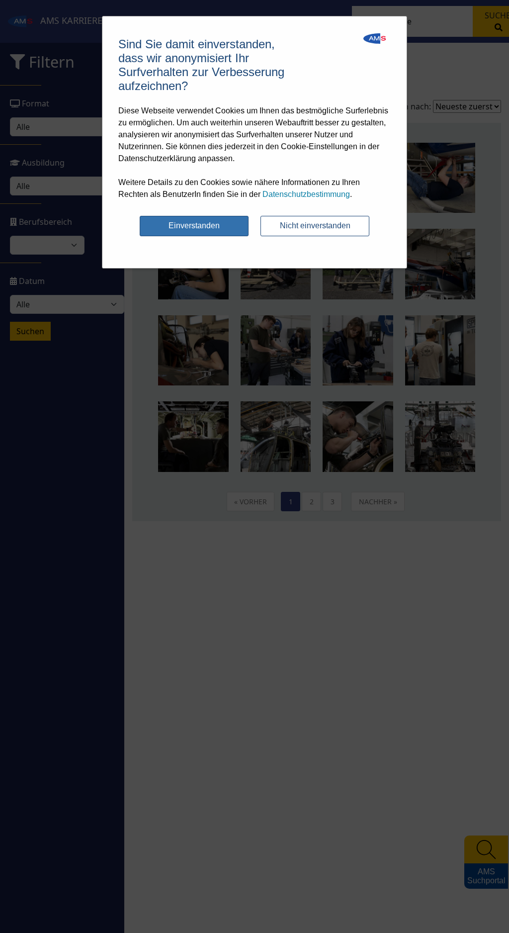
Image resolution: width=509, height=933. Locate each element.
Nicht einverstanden (315, 225)
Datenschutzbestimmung (306, 194)
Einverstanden (194, 225)
